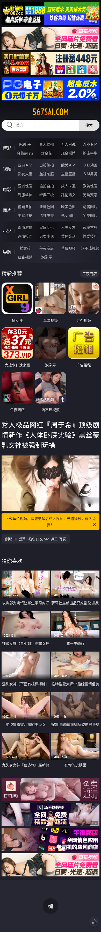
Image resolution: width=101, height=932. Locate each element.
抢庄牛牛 (90, 153)
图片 (7, 210)
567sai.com (50, 112)
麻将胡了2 (25, 153)
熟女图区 (68, 215)
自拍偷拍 (46, 165)
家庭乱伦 (46, 227)
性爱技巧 (90, 236)
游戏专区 (90, 144)
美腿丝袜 (25, 215)
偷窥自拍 (25, 206)
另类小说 (46, 236)
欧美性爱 (90, 185)
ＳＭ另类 (90, 173)
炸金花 (46, 153)
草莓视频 (68, 248)
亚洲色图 (46, 206)
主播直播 (68, 173)
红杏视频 (25, 256)
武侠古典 (90, 227)
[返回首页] (94, 921)
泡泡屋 (46, 256)
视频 (7, 169)
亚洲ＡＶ (25, 165)
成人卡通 (68, 185)
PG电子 (25, 144)
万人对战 (68, 144)
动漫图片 (90, 206)
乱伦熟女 (68, 194)
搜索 (89, 125)
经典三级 (46, 194)
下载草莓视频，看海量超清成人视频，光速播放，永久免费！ (50, 521)
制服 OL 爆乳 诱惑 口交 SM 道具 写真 (35, 539)
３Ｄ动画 (90, 165)
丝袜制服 (46, 173)
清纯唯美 (46, 215)
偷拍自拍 (46, 185)
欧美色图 (68, 206)
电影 (7, 189)
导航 (7, 252)
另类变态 (90, 194)
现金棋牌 (68, 153)
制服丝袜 (25, 194)
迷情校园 (25, 236)
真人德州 (46, 144)
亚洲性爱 (25, 185)
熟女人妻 (25, 173)
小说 (7, 231)
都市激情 (25, 227)
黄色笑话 (68, 236)
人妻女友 (68, 227)
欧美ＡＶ (68, 165)
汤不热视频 (90, 248)
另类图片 (90, 215)
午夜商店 (46, 248)
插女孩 (25, 248)
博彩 (7, 148)
